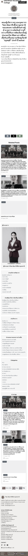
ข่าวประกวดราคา (6, 367)
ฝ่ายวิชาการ (5, 321)
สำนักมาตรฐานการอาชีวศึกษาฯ (8, 519)
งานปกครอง (5, 306)
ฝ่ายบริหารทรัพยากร (7, 275)
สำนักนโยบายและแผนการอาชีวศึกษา (9, 516)
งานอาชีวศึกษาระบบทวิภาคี (8, 329)
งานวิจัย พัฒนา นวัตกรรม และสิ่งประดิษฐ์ (12, 348)
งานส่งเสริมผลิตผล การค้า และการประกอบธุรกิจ (13, 352)
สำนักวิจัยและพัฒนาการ (6, 521)
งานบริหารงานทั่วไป (7, 283)
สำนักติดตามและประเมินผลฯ (7, 514)
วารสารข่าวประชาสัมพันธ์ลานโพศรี (10, 384)
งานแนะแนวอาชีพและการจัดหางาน (10, 308)
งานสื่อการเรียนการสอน (8, 331)
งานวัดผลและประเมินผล (8, 325)
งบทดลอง (4, 380)
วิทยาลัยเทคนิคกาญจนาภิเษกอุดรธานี (9, 529)
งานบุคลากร (5, 285)
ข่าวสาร (14, 18)
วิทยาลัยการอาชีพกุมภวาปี (6, 536)
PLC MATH (5, 364)
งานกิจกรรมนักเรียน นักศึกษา (9, 302)
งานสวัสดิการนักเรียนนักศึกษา (9, 310)
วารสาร (4, 382)
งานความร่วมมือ (6, 345)
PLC (3, 362)
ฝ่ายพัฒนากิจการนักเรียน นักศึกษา (10, 300)
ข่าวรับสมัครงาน (6, 371)
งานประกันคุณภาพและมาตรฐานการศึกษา (12, 350)
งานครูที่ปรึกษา (6, 304)
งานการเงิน (5, 276)
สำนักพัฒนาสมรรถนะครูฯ (6, 517)
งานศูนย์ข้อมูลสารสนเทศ (8, 343)
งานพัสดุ (4, 289)
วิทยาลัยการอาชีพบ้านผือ (6, 537)
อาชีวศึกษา (3, 522)
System (6, 428)
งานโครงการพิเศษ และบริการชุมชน (11, 312)
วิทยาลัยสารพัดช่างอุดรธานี (7, 534)
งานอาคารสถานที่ (6, 292)
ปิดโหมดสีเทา (22, 2)
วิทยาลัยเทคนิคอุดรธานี (6, 528)
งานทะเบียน (5, 281)
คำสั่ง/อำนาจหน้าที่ (6, 377)
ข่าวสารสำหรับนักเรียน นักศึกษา (10, 375)
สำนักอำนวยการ (4, 511)
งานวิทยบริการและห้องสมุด (8, 327)
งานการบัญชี (5, 279)
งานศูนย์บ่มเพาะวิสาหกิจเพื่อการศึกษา (11, 354)
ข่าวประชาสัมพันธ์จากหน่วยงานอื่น (10, 369)
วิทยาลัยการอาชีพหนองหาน (7, 539)
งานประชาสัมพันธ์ (6, 287)
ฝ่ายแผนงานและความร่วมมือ (9, 339)
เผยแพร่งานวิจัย (6, 386)
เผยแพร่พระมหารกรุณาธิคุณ (8, 216)
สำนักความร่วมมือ (5, 513)
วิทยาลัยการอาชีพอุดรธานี (6, 531)
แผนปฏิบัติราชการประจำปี (8, 388)
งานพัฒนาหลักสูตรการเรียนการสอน (10, 322)
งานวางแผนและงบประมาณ (8, 341)
